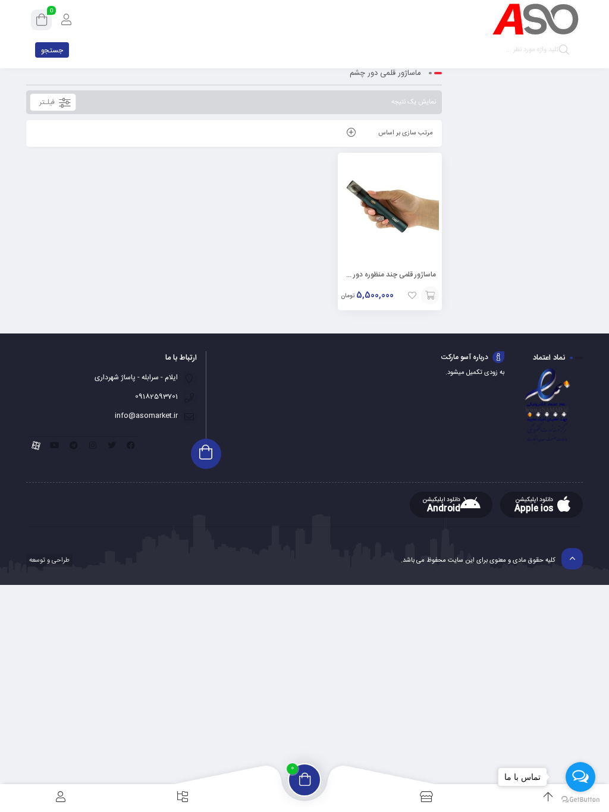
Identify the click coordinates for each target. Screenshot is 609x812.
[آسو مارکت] (535, 19)
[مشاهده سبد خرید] (41, 22)
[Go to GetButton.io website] (580, 800)
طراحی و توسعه (48, 560)
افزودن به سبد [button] (430, 295)
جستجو (52, 50)
